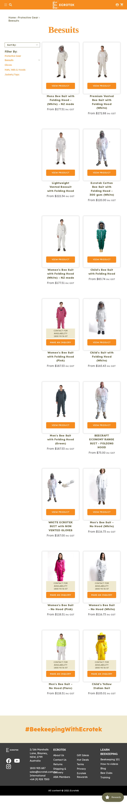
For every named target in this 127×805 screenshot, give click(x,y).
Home (12, 17)
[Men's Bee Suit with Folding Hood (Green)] (60, 407)
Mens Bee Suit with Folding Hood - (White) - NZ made (60, 100)
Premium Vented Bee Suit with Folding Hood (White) (102, 102)
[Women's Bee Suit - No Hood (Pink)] (60, 577)
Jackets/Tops (12, 74)
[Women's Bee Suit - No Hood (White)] (101, 577)
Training (105, 777)
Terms (80, 764)
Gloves (8, 65)
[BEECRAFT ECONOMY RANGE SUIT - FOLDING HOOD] (101, 407)
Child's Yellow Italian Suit (102, 686)
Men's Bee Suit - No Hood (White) (102, 524)
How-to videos (109, 763)
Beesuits (14, 20)
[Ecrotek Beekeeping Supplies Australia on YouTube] (17, 761)
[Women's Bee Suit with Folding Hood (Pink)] (60, 324)
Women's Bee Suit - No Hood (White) (101, 607)
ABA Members (61, 776)
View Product (61, 86)
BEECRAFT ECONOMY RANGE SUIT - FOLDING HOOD (101, 441)
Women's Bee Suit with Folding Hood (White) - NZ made (60, 273)
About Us (58, 755)
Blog (103, 768)
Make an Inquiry (60, 342)
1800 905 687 (38, 768)
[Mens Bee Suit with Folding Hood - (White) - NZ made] (60, 68)
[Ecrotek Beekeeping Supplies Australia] (63, 5)
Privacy (81, 768)
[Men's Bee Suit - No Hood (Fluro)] (60, 656)
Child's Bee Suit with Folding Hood (101, 271)
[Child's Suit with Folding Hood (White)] (101, 324)
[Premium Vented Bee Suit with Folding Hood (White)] (101, 68)
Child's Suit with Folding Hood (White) (102, 356)
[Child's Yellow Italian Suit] (101, 656)
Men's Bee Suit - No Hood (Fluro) (60, 686)
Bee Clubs (106, 772)
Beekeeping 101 (110, 759)
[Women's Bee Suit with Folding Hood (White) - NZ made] (60, 241)
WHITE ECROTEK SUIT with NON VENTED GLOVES (60, 526)
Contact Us (59, 759)
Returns (57, 764)
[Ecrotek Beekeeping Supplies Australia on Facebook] (8, 762)
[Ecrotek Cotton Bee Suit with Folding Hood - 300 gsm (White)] (101, 154)
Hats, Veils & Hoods (15, 69)
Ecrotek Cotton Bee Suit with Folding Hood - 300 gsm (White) (102, 188)
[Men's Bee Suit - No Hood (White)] (101, 494)
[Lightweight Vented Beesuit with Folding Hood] (60, 154)
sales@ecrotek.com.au (43, 771)
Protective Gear (28, 17)
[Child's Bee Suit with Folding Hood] (101, 241)
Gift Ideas (83, 755)
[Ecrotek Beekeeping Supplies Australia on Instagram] (8, 767)
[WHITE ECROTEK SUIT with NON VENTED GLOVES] (60, 494)
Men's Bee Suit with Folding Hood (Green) (60, 439)
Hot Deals (83, 759)
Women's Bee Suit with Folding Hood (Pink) (60, 356)
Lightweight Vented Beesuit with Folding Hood (60, 186)
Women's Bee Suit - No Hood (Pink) (61, 607)
